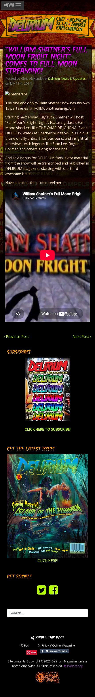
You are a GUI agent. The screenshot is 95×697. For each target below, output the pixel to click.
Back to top (74, 666)
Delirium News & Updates (67, 78)
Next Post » (82, 336)
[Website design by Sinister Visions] (48, 677)
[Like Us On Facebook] (53, 590)
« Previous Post (16, 336)
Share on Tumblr (54, 651)
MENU (9, 5)
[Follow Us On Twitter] (41, 590)
